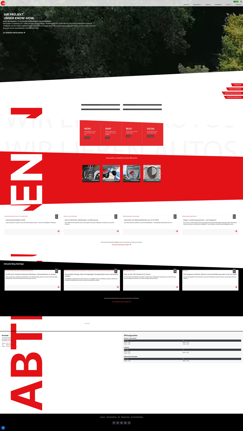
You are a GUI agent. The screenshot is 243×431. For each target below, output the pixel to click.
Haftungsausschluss (125, 417)
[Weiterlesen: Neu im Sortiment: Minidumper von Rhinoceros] (117, 231)
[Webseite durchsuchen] (241, 1)
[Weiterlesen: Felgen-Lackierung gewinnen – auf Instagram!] (236, 231)
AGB (119, 417)
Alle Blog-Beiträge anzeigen (120, 302)
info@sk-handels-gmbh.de (12, 346)
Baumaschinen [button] (196, 4)
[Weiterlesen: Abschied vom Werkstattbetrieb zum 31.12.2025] (177, 231)
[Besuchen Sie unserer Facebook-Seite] (113, 422)
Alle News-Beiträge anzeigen (121, 245)
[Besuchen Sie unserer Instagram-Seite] (117, 422)
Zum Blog (128, 136)
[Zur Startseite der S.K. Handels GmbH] (3, 3)
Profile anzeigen (150, 136)
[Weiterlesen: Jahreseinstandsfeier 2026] (58, 231)
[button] (81, 173)
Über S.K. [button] (228, 4)
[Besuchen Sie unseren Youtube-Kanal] (125, 422)
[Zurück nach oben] (241, 389)
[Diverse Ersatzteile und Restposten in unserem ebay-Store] (129, 422)
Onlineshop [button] (238, 4)
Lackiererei (208, 4)
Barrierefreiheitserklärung (137, 417)
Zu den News (87, 137)
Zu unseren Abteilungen (13, 33)
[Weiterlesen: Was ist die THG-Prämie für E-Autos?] (177, 287)
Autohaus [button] (186, 4)
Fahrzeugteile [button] (218, 4)
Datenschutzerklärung (111, 417)
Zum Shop (107, 137)
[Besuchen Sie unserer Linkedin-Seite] (121, 422)
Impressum (102, 417)
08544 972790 (9, 343)
